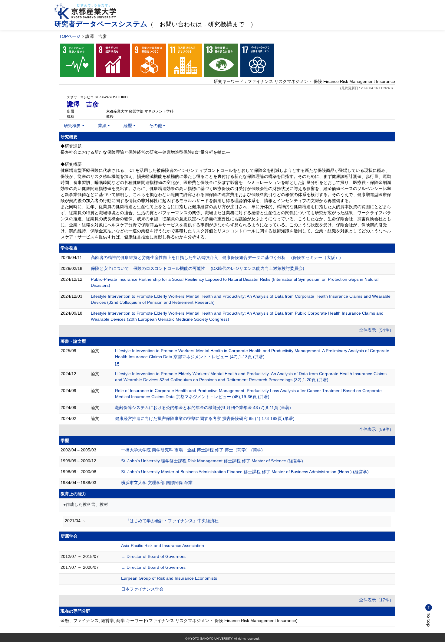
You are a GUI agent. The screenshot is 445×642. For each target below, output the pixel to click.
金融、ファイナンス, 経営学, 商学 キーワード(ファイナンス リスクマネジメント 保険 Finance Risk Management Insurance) (179, 620)
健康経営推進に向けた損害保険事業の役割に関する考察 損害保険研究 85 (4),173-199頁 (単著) (205, 418)
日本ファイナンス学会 (142, 589)
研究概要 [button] (72, 125)
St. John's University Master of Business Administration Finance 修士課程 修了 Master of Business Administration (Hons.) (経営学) (245, 471)
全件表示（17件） (376, 600)
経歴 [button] (128, 125)
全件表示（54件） (376, 330)
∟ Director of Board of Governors (153, 556)
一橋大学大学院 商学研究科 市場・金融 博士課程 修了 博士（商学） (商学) (192, 449)
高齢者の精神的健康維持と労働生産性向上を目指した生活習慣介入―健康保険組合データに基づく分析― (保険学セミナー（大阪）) (216, 257)
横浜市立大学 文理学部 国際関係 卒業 (157, 482)
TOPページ (70, 36)
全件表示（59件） (376, 429)
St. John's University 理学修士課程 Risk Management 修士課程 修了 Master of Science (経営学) (212, 460)
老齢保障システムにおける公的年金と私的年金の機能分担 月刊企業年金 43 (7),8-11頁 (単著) (203, 407)
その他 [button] (155, 125)
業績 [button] (102, 125)
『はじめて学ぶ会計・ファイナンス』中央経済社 (172, 520)
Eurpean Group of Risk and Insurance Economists (169, 578)
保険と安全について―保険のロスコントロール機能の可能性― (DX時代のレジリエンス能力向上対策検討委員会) (197, 268)
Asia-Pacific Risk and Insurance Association (162, 545)
